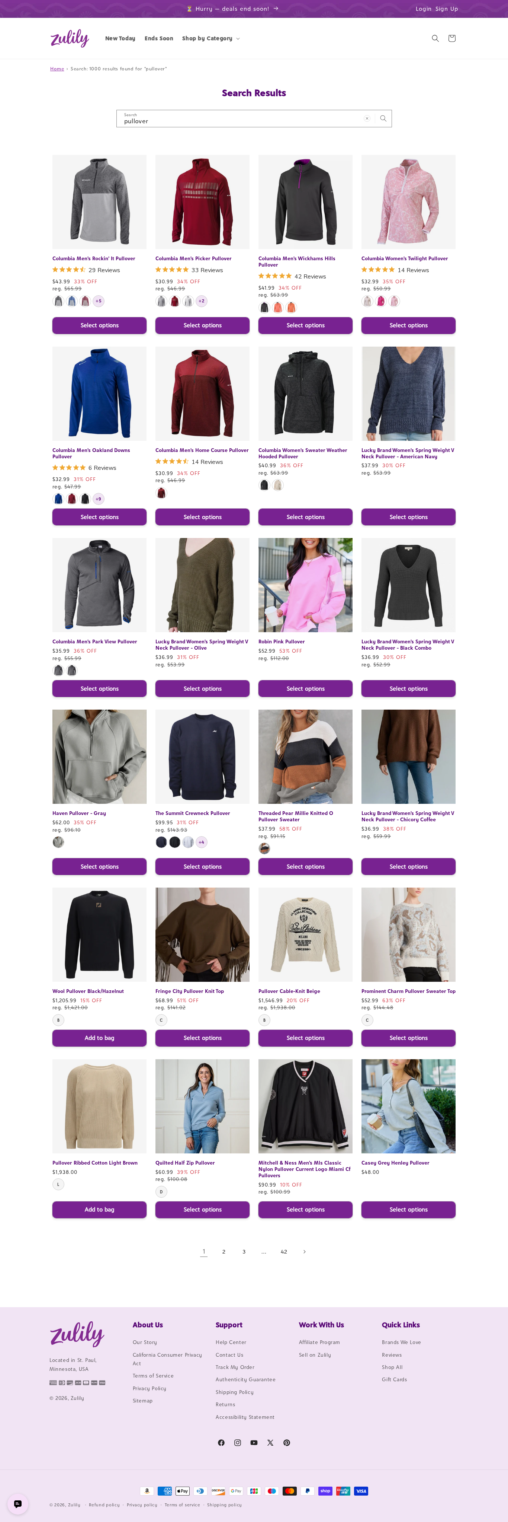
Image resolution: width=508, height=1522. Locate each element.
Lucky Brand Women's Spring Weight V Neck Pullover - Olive (201, 645)
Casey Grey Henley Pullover (395, 1163)
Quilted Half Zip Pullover (185, 1163)
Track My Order (235, 1367)
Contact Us (229, 1355)
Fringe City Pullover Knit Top (189, 991)
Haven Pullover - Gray (79, 813)
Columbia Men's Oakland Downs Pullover (91, 453)
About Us (148, 1325)
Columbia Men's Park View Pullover (94, 641)
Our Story (145, 1342)
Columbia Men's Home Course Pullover (202, 450)
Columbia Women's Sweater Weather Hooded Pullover (302, 453)
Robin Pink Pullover (281, 641)
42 (284, 1251)
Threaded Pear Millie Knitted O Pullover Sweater (295, 816)
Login (424, 8)
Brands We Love (401, 1342)
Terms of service (182, 1504)
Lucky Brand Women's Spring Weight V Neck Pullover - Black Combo (407, 645)
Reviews (392, 1355)
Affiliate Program (319, 1342)
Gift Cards (394, 1379)
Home (57, 68)
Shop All (392, 1367)
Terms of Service (153, 1376)
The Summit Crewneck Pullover (192, 813)
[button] (210, 38)
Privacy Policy (150, 1388)
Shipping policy (224, 1504)
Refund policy (104, 1504)
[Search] (383, 118)
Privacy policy (142, 1504)
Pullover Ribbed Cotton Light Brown (95, 1163)
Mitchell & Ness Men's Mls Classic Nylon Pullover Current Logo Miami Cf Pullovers (304, 1169)
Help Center (231, 1342)
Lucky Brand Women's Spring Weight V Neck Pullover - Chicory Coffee (407, 816)
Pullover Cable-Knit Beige (289, 991)
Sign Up (447, 8)
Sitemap (143, 1401)
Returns (225, 1404)
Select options (100, 325)
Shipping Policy (235, 1392)
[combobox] (254, 118)
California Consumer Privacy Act (167, 1359)
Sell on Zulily (315, 1355)
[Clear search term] (367, 118)
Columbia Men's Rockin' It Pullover (93, 258)
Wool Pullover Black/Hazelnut (88, 991)
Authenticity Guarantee (246, 1379)
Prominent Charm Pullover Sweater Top (408, 991)
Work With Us (321, 1325)
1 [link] (204, 1251)
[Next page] (304, 1252)
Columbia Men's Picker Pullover (193, 258)
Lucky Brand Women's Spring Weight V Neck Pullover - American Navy (407, 453)
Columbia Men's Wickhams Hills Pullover (296, 261)
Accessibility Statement (245, 1417)
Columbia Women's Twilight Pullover (404, 258)
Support (229, 1325)
